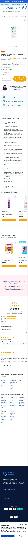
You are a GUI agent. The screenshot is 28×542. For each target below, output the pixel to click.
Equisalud (21, 405)
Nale (11, 415)
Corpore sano (13, 397)
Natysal (12, 416)
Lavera (12, 400)
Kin (1, 385)
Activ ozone (13, 405)
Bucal (10, 16)
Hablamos (17, 89)
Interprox (3, 397)
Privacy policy (23, 524)
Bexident (3, 380)
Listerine (12, 410)
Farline (11, 384)
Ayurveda (21, 397)
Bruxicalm (3, 399)
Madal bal (12, 413)
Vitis (20, 380)
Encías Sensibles (17, 16)
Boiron (2, 387)
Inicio (2, 16)
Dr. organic (13, 399)
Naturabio (3, 405)
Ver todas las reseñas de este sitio (14, 313)
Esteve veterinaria (3, 415)
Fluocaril (3, 384)
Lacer (2, 379)
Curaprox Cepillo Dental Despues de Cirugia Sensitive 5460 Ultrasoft (8, 214)
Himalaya (3, 400)
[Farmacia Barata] (9, 8)
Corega (21, 400)
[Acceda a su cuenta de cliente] (19, 7)
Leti (2, 422)
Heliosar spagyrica (3, 418)
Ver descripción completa (7, 69)
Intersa (2, 421)
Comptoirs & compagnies (13, 381)
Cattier (12, 379)
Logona (12, 411)
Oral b (11, 388)
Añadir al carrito (21, 78)
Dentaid (3, 382)
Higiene (6, 16)
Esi (1, 410)
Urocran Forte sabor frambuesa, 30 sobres (7, 260)
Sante (11, 402)
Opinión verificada (6, 339)
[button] (25, 7)
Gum (11, 385)
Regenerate (4, 407)
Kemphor (12, 387)
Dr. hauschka (22, 404)
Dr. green (21, 402)
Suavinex (21, 379)
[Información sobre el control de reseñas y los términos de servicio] (21, 311)
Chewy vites (22, 399)
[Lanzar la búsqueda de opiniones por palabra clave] (26, 332)
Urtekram (12, 404)
